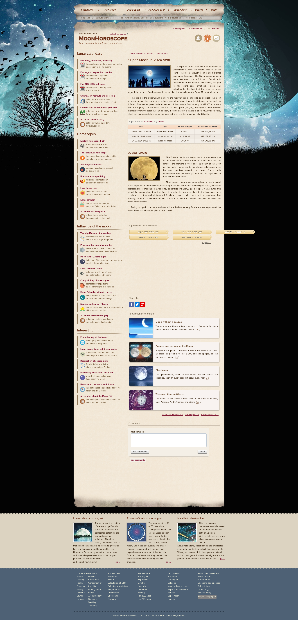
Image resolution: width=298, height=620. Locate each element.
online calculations (154, 18)
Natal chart (113, 576)
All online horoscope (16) (93, 212)
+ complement (196, 29)
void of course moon (174, 18)
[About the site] (207, 39)
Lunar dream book (89, 349)
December (142, 589)
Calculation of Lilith (117, 583)
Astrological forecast (91, 164)
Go (197, 330)
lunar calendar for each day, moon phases (101, 43)
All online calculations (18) (94, 316)
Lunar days (180, 10)
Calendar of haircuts (90, 96)
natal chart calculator (134, 18)
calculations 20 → (210, 414)
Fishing (80, 599)
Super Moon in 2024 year (191, 232)
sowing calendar (86, 18)
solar (99, 268)
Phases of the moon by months (96, 245)
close (202, 451)
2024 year (148, 121)
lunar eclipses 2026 (195, 18)
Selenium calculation (118, 586)
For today (110, 10)
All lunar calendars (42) (92, 119)
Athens (215, 29)
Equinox (171, 599)
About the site (204, 576)
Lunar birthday (87, 200)
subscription (179, 29)
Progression (113, 593)
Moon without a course (178, 586)
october (109, 72)
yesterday (107, 60)
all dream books (108, 349)
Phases (199, 10)
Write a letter (204, 579)
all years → (206, 243)
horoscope (118, 18)
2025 (92, 84)
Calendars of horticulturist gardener (98, 107)
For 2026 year (157, 10)
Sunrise (171, 593)
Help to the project (207, 596)
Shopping (92, 599)
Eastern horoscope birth (92, 141)
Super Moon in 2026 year (235, 232)
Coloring (80, 579)
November (142, 586)
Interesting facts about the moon (97, 372)
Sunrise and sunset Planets (94, 304)
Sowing (80, 596)
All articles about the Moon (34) (96, 396)
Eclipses (172, 583)
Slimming (81, 586)
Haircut (80, 576)
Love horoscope (88, 188)
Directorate (113, 596)
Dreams (92, 576)
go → (118, 562)
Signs (214, 10)
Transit (111, 579)
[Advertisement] (174, 269)
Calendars (87, 10)
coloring (110, 96)
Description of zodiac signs (94, 361)
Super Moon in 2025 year (191, 237)
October (141, 583)
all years (100, 84)
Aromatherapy (95, 596)
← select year (161, 53)
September (143, 579)
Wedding (92, 602)
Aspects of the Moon (178, 589)
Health (80, 583)
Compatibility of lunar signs (94, 280)
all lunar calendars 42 (172, 414)
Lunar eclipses (87, 268)
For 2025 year (144, 599)
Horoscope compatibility (92, 176)
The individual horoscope (93, 153)
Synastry (112, 599)
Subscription (204, 586)
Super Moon (173, 596)
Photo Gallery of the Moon (93, 337)
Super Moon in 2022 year (148, 232)
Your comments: (138, 432)
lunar (117, 589)
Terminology (203, 589)
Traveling (92, 605)
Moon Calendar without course (96, 292)
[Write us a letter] (216, 39)
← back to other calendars (140, 53)
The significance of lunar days (95, 233)
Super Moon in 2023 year (148, 237)
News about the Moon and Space (97, 384)
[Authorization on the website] (198, 39)
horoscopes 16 (192, 414)
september (98, 72)
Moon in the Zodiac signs (93, 257)
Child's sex (93, 579)
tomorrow (96, 60)
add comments (140, 451)
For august (133, 10)
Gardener (81, 593)
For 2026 (84, 84)
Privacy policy (204, 593)
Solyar (111, 589)
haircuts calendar (103, 18)
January (141, 593)
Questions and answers (209, 583)
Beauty (80, 589)
